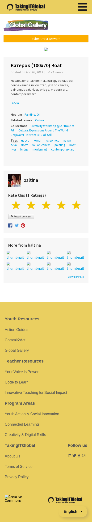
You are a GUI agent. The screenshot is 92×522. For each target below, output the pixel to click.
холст (38, 141)
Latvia (15, 103)
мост (24, 145)
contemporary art (62, 149)
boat (72, 145)
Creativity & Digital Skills (25, 435)
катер (67, 141)
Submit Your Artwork (46, 39)
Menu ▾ (71, 26)
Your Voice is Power (21, 372)
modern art (40, 149)
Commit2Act (15, 340)
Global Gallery (26, 25)
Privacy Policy (17, 477)
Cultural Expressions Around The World (43, 130)
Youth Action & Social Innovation (32, 414)
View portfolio (76, 276)
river (13, 149)
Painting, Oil (32, 115)
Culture (39, 120)
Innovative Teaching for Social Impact (36, 393)
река (14, 145)
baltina (30, 180)
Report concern (22, 216)
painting (59, 145)
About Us (12, 456)
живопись (52, 141)
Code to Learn (17, 382)
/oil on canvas (41, 145)
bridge (24, 149)
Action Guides (16, 330)
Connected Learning (22, 424)
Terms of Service (19, 467)
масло (25, 141)
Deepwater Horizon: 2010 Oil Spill (31, 135)
